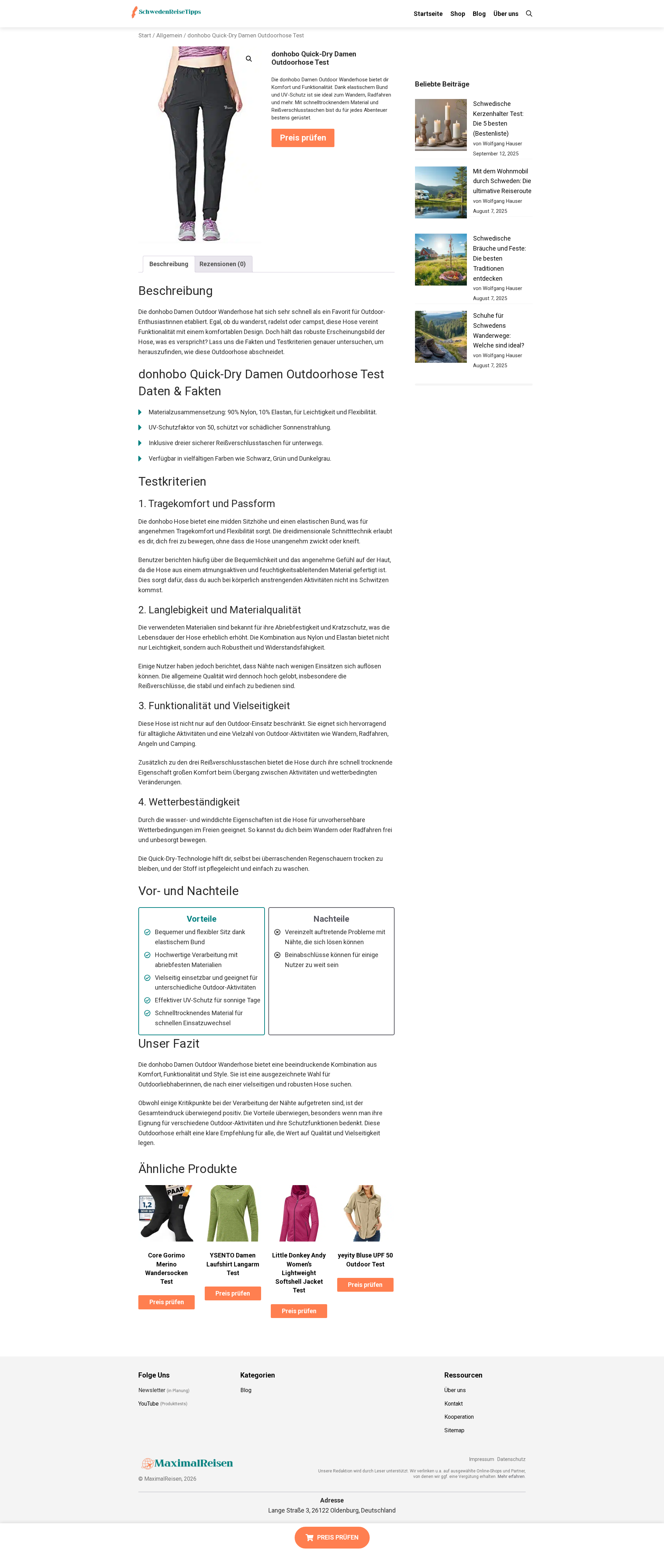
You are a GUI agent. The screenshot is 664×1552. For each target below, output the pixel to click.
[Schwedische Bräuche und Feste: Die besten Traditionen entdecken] (441, 261)
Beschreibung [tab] (168, 264)
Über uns (506, 13)
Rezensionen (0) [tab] (223, 264)
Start (144, 35)
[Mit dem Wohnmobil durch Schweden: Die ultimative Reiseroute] (441, 194)
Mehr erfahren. (512, 1476)
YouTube (148, 1403)
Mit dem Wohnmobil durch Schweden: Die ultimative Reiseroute (502, 181)
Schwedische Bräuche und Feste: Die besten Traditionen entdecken (499, 258)
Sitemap (454, 1430)
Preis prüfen (303, 138)
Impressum (481, 1459)
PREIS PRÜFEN (338, 1537)
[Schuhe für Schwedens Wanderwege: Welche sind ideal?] (441, 338)
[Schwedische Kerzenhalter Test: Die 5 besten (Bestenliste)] (441, 126)
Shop (457, 13)
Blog (479, 13)
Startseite (428, 13)
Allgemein (169, 35)
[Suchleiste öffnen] (529, 13)
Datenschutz (511, 1459)
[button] (249, 59)
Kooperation (459, 1417)
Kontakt (453, 1403)
